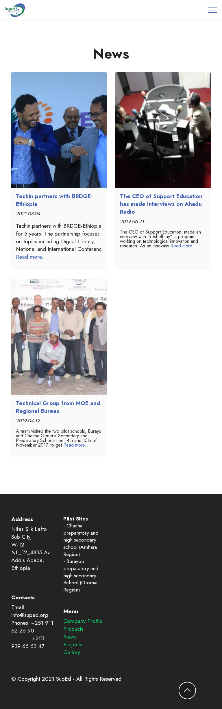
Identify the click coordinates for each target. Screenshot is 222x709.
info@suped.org (29, 615)
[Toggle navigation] (212, 10)
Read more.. (30, 257)
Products (73, 629)
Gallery (71, 652)
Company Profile (82, 621)
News (70, 636)
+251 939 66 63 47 (27, 642)
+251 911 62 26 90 (32, 627)
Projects (72, 644)
